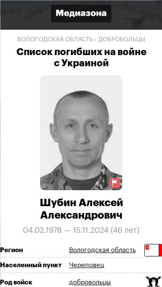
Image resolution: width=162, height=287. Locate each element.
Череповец (86, 265)
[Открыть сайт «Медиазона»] (81, 14)
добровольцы (121, 40)
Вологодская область (55, 40)
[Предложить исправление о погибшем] (114, 183)
